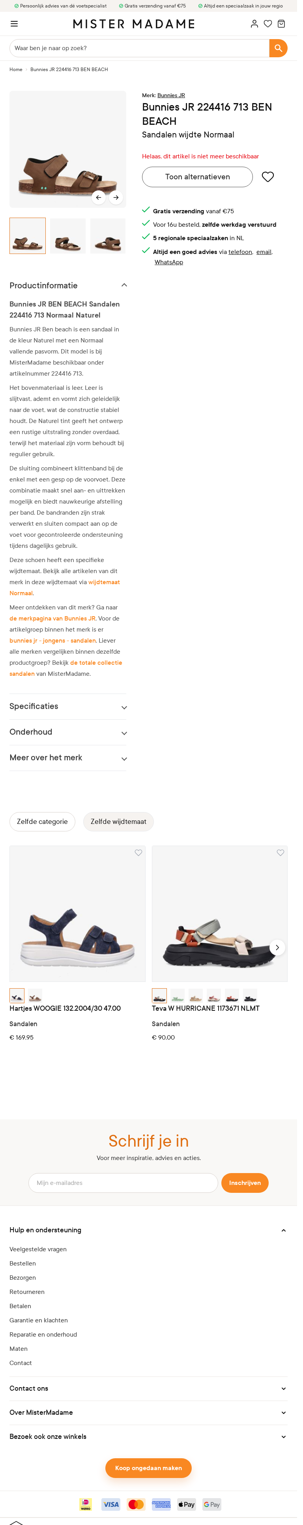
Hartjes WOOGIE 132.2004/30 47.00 (65, 1008)
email (263, 252)
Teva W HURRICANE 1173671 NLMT (206, 1008)
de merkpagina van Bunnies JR (52, 618)
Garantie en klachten (38, 1320)
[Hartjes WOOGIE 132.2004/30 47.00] (77, 914)
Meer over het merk (45, 758)
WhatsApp (169, 262)
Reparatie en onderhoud (43, 1334)
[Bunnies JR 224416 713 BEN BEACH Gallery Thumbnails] (67, 236)
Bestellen (22, 1263)
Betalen (20, 1306)
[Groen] (177, 995)
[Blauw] (16, 995)
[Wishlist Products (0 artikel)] (268, 23)
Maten (18, 1348)
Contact (20, 1363)
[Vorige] (99, 197)
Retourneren (27, 1292)
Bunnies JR (171, 95)
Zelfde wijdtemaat (118, 822)
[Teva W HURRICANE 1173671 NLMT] (220, 914)
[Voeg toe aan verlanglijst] (268, 176)
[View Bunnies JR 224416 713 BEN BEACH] (27, 236)
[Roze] (213, 995)
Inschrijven (245, 1183)
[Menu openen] (14, 23)
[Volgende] (116, 197)
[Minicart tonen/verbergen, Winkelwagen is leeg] (281, 23)
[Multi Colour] (159, 995)
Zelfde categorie (42, 822)
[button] (148, 1230)
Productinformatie (43, 286)
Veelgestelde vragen (38, 1249)
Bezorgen (22, 1277)
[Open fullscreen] (67, 149)
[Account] (254, 23)
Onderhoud (30, 732)
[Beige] (195, 995)
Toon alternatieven (197, 176)
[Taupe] (35, 995)
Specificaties (33, 706)
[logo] (133, 23)
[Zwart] (250, 995)
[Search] (278, 48)
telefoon (240, 252)
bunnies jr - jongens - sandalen (52, 640)
